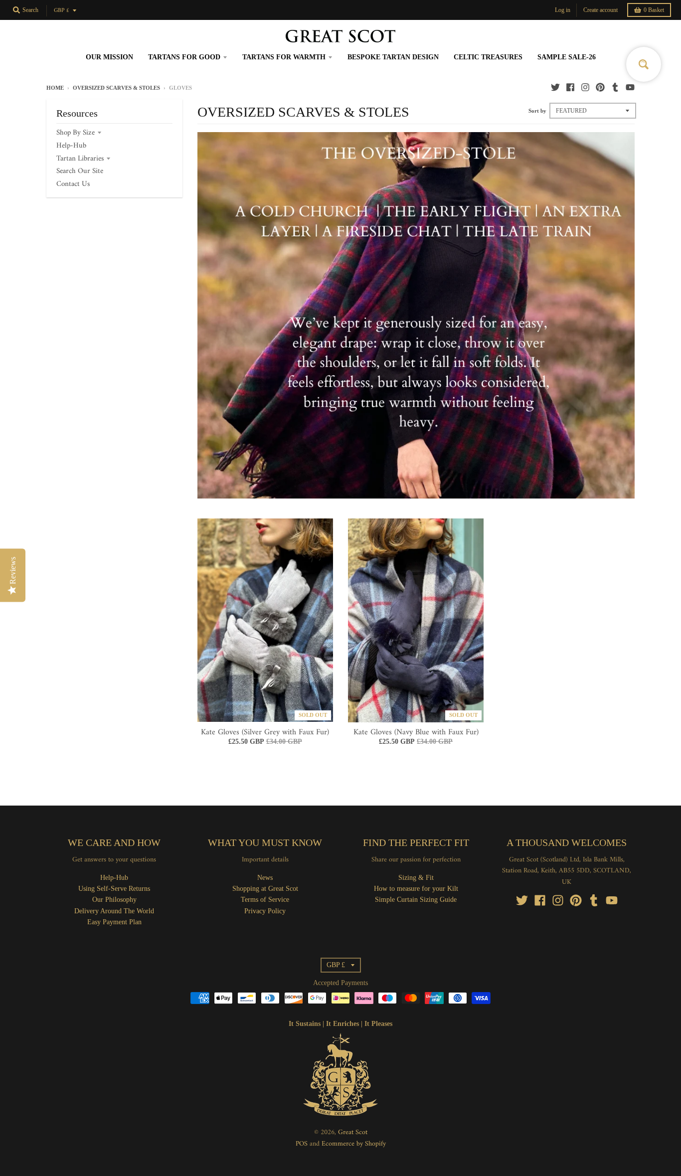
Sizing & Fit (416, 877)
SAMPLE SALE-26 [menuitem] (566, 57)
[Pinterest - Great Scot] (600, 87)
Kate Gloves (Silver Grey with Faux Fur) (265, 732)
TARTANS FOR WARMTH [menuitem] (284, 57)
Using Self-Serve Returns (114, 888)
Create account (600, 9)
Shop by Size (75, 133)
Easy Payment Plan (114, 922)
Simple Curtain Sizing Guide (416, 899)
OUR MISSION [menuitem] (109, 57)
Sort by (537, 111)
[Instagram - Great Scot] (585, 87)
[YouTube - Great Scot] (630, 87)
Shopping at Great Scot (265, 888)
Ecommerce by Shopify (354, 1144)
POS (302, 1144)
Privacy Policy (265, 911)
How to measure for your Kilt (416, 888)
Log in (562, 9)
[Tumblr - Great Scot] (615, 87)
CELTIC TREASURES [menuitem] (488, 57)
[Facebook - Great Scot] (570, 87)
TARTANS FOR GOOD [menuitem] (184, 57)
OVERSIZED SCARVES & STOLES (116, 88)
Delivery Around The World (114, 911)
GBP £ (61, 10)
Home (55, 88)
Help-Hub (71, 146)
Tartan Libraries (80, 159)
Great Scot (352, 1132)
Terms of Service (265, 899)
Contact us (73, 184)
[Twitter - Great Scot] (555, 87)
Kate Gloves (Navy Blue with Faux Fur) (416, 732)
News (265, 877)
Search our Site (79, 171)
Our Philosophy (114, 899)
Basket (654, 9)
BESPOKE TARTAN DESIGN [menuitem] (393, 57)
